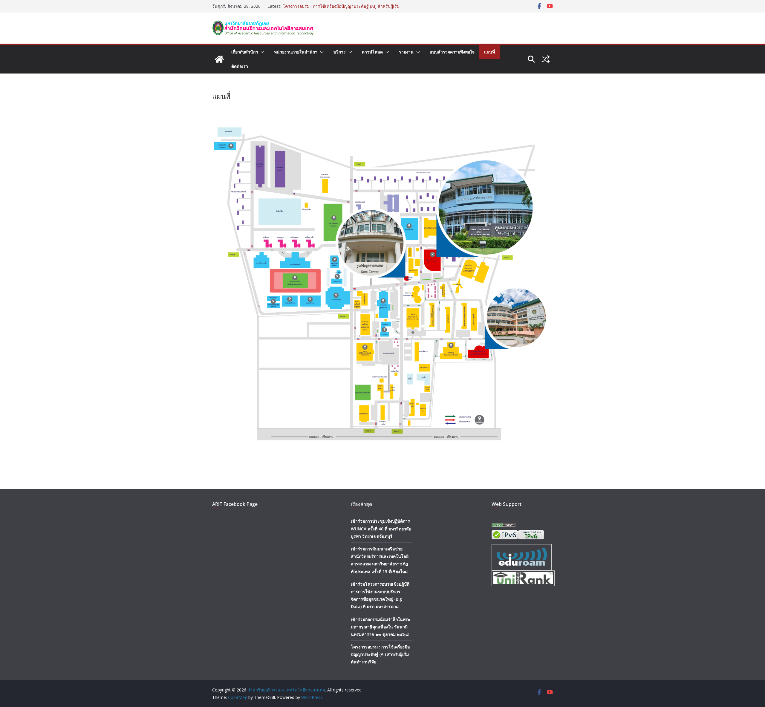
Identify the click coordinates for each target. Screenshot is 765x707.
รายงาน (406, 52)
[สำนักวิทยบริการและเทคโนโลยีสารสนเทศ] (219, 59)
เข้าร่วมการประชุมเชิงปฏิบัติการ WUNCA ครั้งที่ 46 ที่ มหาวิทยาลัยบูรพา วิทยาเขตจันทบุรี (381, 528)
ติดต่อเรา (239, 66)
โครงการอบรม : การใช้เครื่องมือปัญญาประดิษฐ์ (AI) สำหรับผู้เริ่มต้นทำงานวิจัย (380, 654)
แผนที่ (489, 52)
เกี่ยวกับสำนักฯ (244, 52)
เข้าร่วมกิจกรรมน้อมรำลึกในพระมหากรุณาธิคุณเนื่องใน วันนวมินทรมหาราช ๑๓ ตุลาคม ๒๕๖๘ (380, 626)
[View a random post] (545, 59)
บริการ (339, 52)
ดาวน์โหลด (372, 52)
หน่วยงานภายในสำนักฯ (295, 52)
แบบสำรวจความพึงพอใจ (452, 52)
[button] (261, 52)
